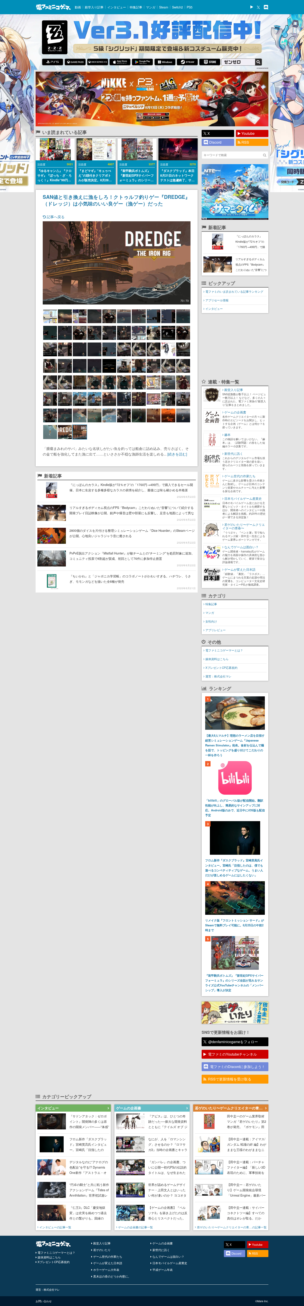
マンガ (150, 7)
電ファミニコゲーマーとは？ (224, 650)
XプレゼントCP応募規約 (221, 667)
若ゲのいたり (102, 1250)
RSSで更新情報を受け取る (229, 1079)
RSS (245, 142)
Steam (163, 7)
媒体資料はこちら (217, 659)
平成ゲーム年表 (162, 1270)
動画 (78, 7)
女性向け (211, 621)
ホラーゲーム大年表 (106, 1270)
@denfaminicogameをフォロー (233, 1041)
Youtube (248, 133)
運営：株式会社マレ (218, 676)
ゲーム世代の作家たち (107, 1256)
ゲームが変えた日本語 (107, 1263)
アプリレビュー (215, 630)
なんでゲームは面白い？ (168, 1256)
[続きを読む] (177, 454)
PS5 (190, 7)
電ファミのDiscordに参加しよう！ (237, 1066)
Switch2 (177, 7)
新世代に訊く (161, 1250)
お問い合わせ (44, 1301)
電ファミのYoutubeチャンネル (232, 1054)
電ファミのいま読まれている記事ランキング (234, 291)
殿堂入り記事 (94, 7)
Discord (215, 142)
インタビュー (116, 7)
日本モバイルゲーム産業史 (169, 1263)
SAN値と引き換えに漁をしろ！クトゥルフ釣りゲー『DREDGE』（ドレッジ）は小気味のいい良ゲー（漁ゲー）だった (116, 200)
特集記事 (136, 7)
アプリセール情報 (217, 300)
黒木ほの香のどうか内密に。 (112, 1276)
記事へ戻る (55, 216)
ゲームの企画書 (162, 1243)
